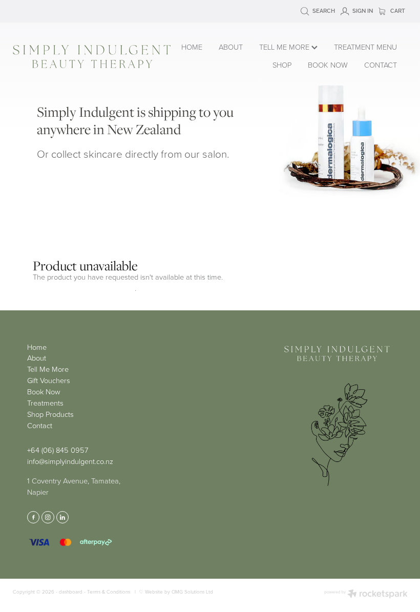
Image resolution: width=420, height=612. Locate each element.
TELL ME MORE (285, 46)
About (36, 357)
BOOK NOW (328, 64)
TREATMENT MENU (365, 46)
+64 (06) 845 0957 (57, 450)
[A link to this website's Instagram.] (47, 517)
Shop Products (50, 414)
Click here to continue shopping (84, 288)
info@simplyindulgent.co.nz (70, 461)
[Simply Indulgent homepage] (92, 57)
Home (37, 347)
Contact (39, 425)
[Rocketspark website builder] (366, 594)
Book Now (43, 391)
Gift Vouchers (48, 380)
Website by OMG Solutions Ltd (179, 591)
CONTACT (380, 64)
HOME (191, 46)
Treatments (45, 402)
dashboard (70, 591)
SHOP (281, 64)
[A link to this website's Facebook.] (33, 517)
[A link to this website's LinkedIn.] (62, 517)
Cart (397, 10)
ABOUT (231, 46)
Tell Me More (48, 369)
